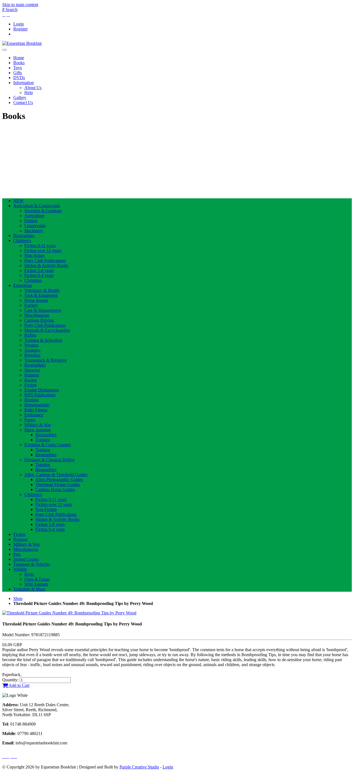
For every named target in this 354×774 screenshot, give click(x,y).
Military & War (37, 424)
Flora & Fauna (37, 579)
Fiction (30, 385)
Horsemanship (37, 404)
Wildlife (20, 569)
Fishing (30, 220)
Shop (17, 598)
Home (18, 57)
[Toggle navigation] (4, 50)
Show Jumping (37, 429)
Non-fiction (34, 255)
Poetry (30, 419)
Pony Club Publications (45, 260)
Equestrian (22, 285)
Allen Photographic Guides (59, 479)
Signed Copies (26, 559)
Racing (30, 380)
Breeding (32, 355)
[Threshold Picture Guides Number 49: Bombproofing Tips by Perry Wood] (69, 613)
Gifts (17, 72)
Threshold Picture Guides (57, 484)
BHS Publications (40, 395)
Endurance (33, 414)
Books (19, 62)
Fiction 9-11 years (40, 245)
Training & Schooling (43, 340)
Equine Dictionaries (41, 390)
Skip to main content (20, 4)
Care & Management (42, 310)
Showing (32, 370)
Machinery (33, 230)
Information (23, 82)
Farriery (31, 305)
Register (20, 29)
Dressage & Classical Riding (49, 459)
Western (31, 345)
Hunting (31, 400)
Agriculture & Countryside (36, 205)
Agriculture (34, 215)
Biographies (23, 235)
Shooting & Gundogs (43, 210)
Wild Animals (36, 584)
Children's (22, 240)
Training (42, 439)
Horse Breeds (36, 300)
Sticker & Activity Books (46, 265)
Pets (16, 554)
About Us (32, 87)
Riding (30, 335)
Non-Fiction (46, 509)
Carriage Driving (39, 320)
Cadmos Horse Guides (55, 489)
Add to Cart (18, 685)
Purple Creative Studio (139, 767)
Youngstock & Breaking (45, 360)
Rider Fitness (35, 409)
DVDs (19, 77)
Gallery (19, 97)
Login (18, 24)
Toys (17, 67)
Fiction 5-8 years (39, 270)
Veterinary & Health (41, 290)
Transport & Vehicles (31, 564)
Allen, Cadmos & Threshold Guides (55, 474)
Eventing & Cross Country (47, 444)
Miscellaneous (36, 315)
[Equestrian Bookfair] (22, 43)
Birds (29, 574)
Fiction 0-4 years (39, 275)
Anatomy (32, 350)
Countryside (35, 225)
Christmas (33, 280)
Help (28, 92)
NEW (18, 200)
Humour (31, 375)
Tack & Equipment (41, 295)
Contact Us (23, 102)
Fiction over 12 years (42, 250)
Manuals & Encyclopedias (47, 330)
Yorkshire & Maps (29, 589)
